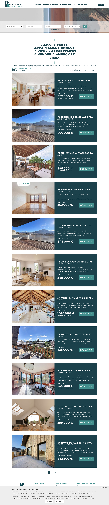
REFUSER (49, 501)
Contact (71, 4)
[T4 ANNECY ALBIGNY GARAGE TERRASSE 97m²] (33, 161)
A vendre (22, 36)
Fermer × (104, 487)
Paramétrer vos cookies (88, 498)
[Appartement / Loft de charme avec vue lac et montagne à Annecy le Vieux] (33, 306)
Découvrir (86, 96)
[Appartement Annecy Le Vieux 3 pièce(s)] (33, 197)
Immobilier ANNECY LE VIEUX (21, 68)
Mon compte (82, 4)
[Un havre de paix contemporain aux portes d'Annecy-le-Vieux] (33, 451)
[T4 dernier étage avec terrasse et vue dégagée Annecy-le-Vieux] (33, 415)
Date (78, 70)
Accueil (15, 36)
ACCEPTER (59, 501)
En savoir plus (75, 498)
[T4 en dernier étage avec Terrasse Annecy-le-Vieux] (33, 125)
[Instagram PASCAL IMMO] (101, 5)
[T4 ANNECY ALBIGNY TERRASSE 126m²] (33, 342)
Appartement (32, 36)
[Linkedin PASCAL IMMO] (103, 5)
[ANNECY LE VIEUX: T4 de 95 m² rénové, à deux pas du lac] (33, 89)
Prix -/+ (85, 70)
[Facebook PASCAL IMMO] (99, 5)
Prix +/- (93, 70)
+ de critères (54, 29)
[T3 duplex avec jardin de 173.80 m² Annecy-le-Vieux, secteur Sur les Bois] (33, 270)
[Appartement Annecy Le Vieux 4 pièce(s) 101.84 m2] (33, 379)
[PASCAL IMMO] (14, 4)
